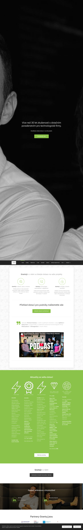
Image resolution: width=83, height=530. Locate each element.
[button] (68, 262)
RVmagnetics (34, 326)
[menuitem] (23, 262)
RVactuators (25, 326)
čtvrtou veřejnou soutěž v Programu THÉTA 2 (16, 407)
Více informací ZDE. (28, 441)
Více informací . (54, 448)
